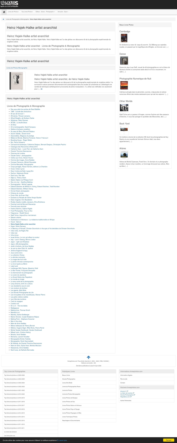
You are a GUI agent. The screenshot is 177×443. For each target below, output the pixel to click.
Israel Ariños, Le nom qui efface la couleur (25, 237)
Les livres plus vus (9, 435)
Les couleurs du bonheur (19, 288)
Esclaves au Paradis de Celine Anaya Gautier (26, 197)
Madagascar (15, 308)
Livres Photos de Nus (68, 401)
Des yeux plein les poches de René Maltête (25, 109)
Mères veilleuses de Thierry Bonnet (23, 325)
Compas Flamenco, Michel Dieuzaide (23, 162)
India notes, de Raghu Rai (19, 231)
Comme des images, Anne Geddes (22, 160)
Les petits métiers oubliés (19, 297)
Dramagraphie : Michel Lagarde (21, 184)
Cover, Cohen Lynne (17, 169)
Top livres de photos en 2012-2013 (14, 420)
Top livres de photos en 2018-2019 (14, 398)
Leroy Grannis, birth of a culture (21, 284)
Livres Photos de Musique (69, 398)
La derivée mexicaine (18, 257)
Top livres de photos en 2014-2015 (14, 413)
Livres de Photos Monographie (17, 68)
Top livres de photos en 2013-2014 (14, 417)
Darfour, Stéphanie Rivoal (19, 173)
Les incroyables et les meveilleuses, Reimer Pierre (28, 295)
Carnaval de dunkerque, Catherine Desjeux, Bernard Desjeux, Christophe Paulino (38, 144)
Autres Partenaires (125, 400)
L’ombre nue (15, 303)
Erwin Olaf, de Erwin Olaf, (20, 195)
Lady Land (14, 266)
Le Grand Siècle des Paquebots (21, 277)
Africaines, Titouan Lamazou (20, 116)
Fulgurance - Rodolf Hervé (20, 213)
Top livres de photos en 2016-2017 (14, 405)
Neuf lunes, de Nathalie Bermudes (22, 350)
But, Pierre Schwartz (18, 142)
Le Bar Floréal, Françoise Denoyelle (23, 270)
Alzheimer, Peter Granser (19, 120)
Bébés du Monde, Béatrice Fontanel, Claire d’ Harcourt (29, 138)
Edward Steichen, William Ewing (22, 189)
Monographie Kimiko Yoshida (20, 339)
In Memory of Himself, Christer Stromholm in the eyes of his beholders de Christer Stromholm (43, 228)
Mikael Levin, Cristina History (21, 332)
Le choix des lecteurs (10, 432)
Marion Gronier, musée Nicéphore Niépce (25, 317)
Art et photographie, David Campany (23, 127)
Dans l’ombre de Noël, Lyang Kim (22, 171)
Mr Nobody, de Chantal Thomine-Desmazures (26, 343)
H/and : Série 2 (16, 222)
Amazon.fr (123, 391)
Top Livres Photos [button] (26, 12)
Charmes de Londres (18, 153)
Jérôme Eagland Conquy (19, 250)
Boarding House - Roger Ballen (21, 140)
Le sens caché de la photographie (22, 281)
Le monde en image (17, 279)
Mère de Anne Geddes (18, 323)
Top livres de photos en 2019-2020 (14, 394)
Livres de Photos (67, 390)
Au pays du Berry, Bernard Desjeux (23, 131)
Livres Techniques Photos (69, 417)
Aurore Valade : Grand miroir (20, 133)
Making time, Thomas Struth (20, 310)
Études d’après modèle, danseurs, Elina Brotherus (28, 202)
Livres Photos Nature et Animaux (71, 405)
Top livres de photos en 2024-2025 (14, 379)
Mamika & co (15, 312)
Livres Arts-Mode (67, 383)
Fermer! (168, 440)
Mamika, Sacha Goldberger (20, 314)
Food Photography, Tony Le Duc (21, 211)
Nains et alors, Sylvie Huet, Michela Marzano (26, 345)
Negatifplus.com (125, 397)
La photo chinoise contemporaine (22, 261)
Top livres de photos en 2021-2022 (14, 390)
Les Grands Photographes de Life (22, 292)
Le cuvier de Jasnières (18, 275)
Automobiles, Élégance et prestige (22, 136)
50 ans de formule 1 (17, 114)
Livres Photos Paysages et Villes (71, 413)
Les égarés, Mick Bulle (18, 290)
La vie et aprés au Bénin (19, 264)
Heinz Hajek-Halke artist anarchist (23, 224)
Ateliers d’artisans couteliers (20, 129)
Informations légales (126, 375)
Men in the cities (16, 321)
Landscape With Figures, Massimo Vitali (24, 268)
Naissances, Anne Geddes (20, 348)
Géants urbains (16, 217)
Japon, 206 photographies (19, 244)
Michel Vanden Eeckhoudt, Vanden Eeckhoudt (26, 330)
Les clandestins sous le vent (20, 286)
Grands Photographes (68, 379)
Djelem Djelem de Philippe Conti (22, 180)
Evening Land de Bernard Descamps (23, 204)
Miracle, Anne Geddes (18, 334)
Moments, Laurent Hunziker (20, 337)
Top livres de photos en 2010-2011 (14, 428)
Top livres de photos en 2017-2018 (14, 401)
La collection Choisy (17, 255)
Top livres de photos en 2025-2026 (14, 375)
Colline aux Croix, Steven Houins (22, 158)
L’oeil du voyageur (17, 301)
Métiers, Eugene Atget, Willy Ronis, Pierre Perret (27, 328)
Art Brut (13, 125)
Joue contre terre (16, 253)
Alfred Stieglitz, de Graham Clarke (22, 118)
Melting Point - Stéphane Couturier (22, 319)
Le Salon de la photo (126, 393)
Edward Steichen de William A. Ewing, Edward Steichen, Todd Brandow (35, 186)
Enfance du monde (17, 193)
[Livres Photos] (9, 4)
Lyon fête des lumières (18, 299)
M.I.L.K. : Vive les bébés (19, 306)
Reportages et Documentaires (71, 420)
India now (14, 233)
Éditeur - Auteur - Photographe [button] (45, 12)
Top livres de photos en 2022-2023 (14, 386)
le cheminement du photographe (22, 273)
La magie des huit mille (18, 259)
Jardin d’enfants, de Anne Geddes (22, 246)
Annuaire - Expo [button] (62, 12)
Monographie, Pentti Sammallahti (22, 341)
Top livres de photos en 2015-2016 (14, 409)
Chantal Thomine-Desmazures (21, 151)
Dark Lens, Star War (18, 175)
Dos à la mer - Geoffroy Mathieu (22, 182)
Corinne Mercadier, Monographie (22, 164)
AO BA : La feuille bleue (19, 122)
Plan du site (123, 379)
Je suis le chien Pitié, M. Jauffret (22, 248)
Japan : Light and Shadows (20, 242)
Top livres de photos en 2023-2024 (14, 383)
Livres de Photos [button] (13, 12)
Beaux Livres (66, 375)
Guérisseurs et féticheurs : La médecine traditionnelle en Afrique (32, 220)
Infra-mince (14, 235)
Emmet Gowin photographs (20, 191)
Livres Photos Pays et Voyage (71, 409)
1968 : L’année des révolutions (21, 111)
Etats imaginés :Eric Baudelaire (21, 200)
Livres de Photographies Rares (71, 386)
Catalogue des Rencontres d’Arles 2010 (24, 147)
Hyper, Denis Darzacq (18, 226)
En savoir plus (62, 440)
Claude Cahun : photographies (21, 155)
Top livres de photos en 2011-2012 (14, 424)
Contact (122, 383)
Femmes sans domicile (18, 206)
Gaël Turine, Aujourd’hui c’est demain (23, 215)
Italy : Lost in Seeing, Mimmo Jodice (23, 239)
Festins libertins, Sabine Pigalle (21, 208)
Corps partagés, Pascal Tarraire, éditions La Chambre (29, 166)
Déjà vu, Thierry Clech (18, 178)
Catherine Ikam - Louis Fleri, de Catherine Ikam (27, 149)
